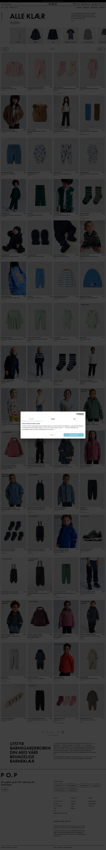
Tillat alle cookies (73, 435)
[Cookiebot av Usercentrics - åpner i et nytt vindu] (77, 414)
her (64, 427)
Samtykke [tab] (31, 419)
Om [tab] (74, 419)
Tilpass (52, 435)
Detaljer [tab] (53, 419)
